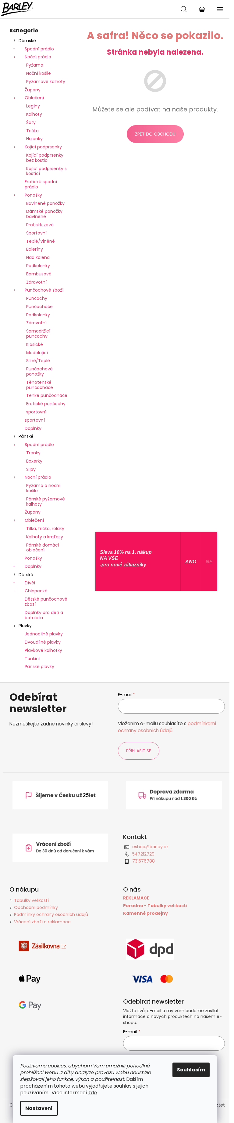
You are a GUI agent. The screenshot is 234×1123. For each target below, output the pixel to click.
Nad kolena (38, 257)
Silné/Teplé (38, 361)
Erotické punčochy (46, 404)
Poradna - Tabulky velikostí (155, 905)
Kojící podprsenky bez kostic (44, 157)
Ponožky (33, 195)
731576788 (143, 861)
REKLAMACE (136, 898)
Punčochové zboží (44, 290)
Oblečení (34, 98)
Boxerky (34, 461)
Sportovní (36, 233)
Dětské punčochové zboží (46, 601)
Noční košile (38, 73)
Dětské (26, 575)
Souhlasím (191, 1069)
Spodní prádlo (39, 49)
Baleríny (34, 249)
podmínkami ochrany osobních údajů (167, 726)
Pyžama (34, 65)
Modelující (37, 353)
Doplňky (33, 428)
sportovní (36, 412)
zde (92, 1092)
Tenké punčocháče (46, 395)
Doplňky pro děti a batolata (44, 615)
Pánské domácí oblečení (42, 547)
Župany (33, 90)
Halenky (34, 139)
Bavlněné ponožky (45, 203)
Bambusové (38, 274)
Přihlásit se (138, 751)
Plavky (25, 626)
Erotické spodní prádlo (41, 184)
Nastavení (39, 1108)
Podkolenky (38, 266)
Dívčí (30, 583)
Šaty (31, 122)
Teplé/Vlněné (40, 241)
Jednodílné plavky (44, 634)
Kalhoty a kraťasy (44, 537)
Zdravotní (36, 282)
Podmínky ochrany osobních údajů (51, 914)
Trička (32, 131)
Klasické (34, 344)
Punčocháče (39, 306)
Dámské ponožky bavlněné (44, 214)
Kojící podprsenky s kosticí (46, 171)
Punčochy (36, 298)
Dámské (27, 41)
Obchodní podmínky (36, 907)
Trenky (33, 453)
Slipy (31, 469)
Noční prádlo (38, 57)
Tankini (32, 659)
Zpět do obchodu (155, 134)
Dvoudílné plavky (43, 642)
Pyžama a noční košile (43, 488)
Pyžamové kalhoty (45, 81)
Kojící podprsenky (43, 147)
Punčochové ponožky (39, 371)
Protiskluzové (40, 225)
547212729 (143, 854)
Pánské (26, 436)
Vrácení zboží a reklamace (42, 922)
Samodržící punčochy (38, 333)
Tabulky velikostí (31, 900)
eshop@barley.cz (150, 847)
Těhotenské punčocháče (39, 385)
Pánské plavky (39, 666)
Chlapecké (36, 591)
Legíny (33, 106)
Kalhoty (34, 114)
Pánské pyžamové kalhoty (45, 501)
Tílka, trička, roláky (45, 528)
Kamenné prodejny (145, 913)
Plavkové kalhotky (43, 650)
